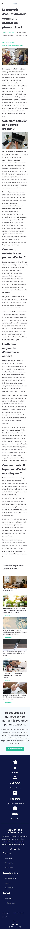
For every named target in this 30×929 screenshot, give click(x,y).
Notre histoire (9, 858)
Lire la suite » (8, 594)
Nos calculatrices (10, 878)
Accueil (4, 32)
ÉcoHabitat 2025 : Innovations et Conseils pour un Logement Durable (14, 675)
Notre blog (8, 898)
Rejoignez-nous (10, 903)
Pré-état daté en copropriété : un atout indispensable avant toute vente (14, 653)
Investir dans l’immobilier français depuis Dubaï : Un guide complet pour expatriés (14, 697)
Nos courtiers (9, 868)
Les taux (7, 883)
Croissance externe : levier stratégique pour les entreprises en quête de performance (15, 632)
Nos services (9, 888)
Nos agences (9, 863)
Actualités (11, 32)
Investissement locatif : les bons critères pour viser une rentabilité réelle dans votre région (14, 610)
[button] (2, 3)
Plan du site (4, 916)
